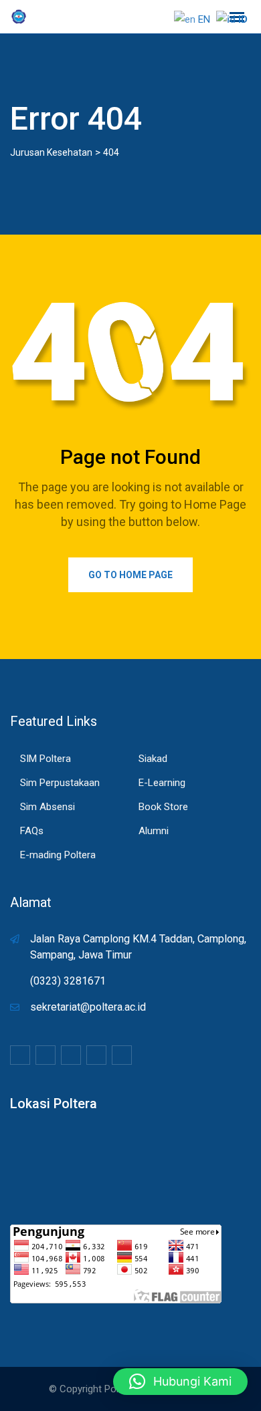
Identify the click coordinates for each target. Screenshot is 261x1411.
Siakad (153, 759)
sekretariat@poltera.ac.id (88, 1007)
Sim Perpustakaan (60, 783)
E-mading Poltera (58, 855)
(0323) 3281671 (68, 981)
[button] (180, 1381)
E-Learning (162, 783)
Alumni (154, 831)
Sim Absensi (47, 807)
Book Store (163, 807)
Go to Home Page (130, 574)
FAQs (32, 831)
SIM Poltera (45, 759)
